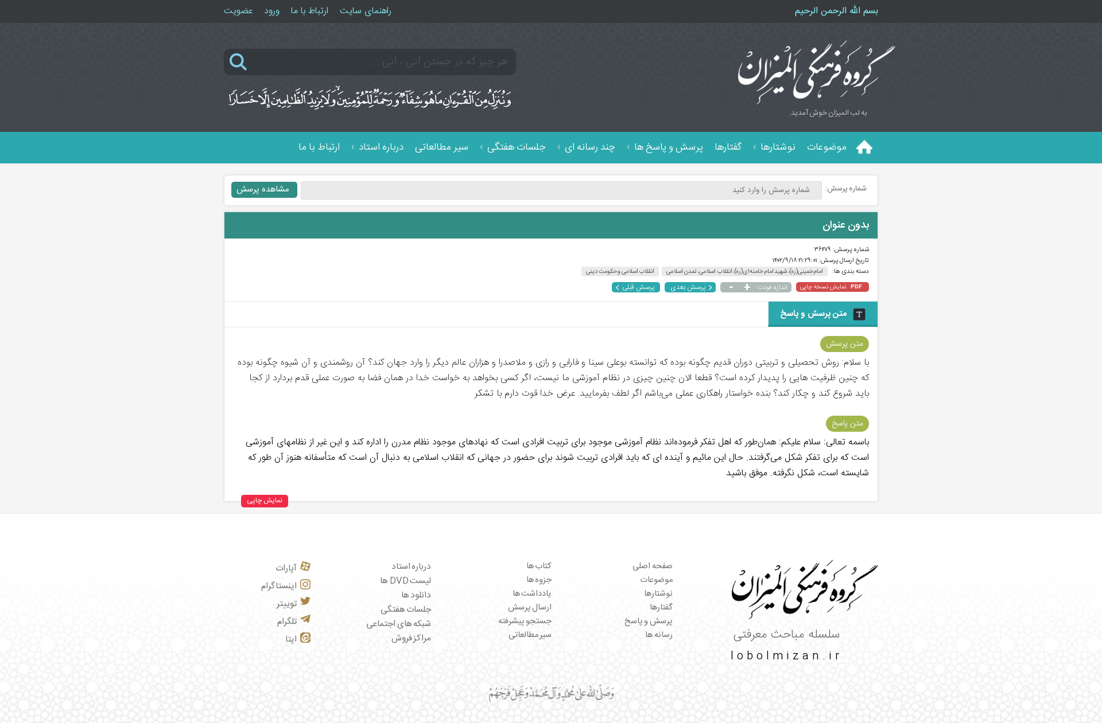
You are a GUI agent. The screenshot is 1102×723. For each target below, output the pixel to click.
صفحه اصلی (653, 566)
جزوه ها (539, 580)
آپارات (286, 568)
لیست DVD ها (405, 581)
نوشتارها (778, 147)
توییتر (287, 604)
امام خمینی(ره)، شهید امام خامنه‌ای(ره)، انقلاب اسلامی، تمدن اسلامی (744, 271)
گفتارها (728, 147)
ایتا (291, 639)
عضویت (238, 11)
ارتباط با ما (309, 11)
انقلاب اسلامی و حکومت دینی (620, 271)
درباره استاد (381, 147)
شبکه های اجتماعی (398, 624)
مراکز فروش (411, 638)
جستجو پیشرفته (525, 621)
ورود (272, 11)
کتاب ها (539, 566)
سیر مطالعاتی (441, 147)
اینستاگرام (279, 586)
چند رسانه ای (590, 147)
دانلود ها (416, 595)
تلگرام (287, 622)
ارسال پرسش (530, 608)
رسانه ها (659, 635)
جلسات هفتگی (516, 147)
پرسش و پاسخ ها (668, 147)
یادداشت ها (532, 594)
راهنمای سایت (365, 11)
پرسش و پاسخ (648, 621)
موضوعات (827, 147)
